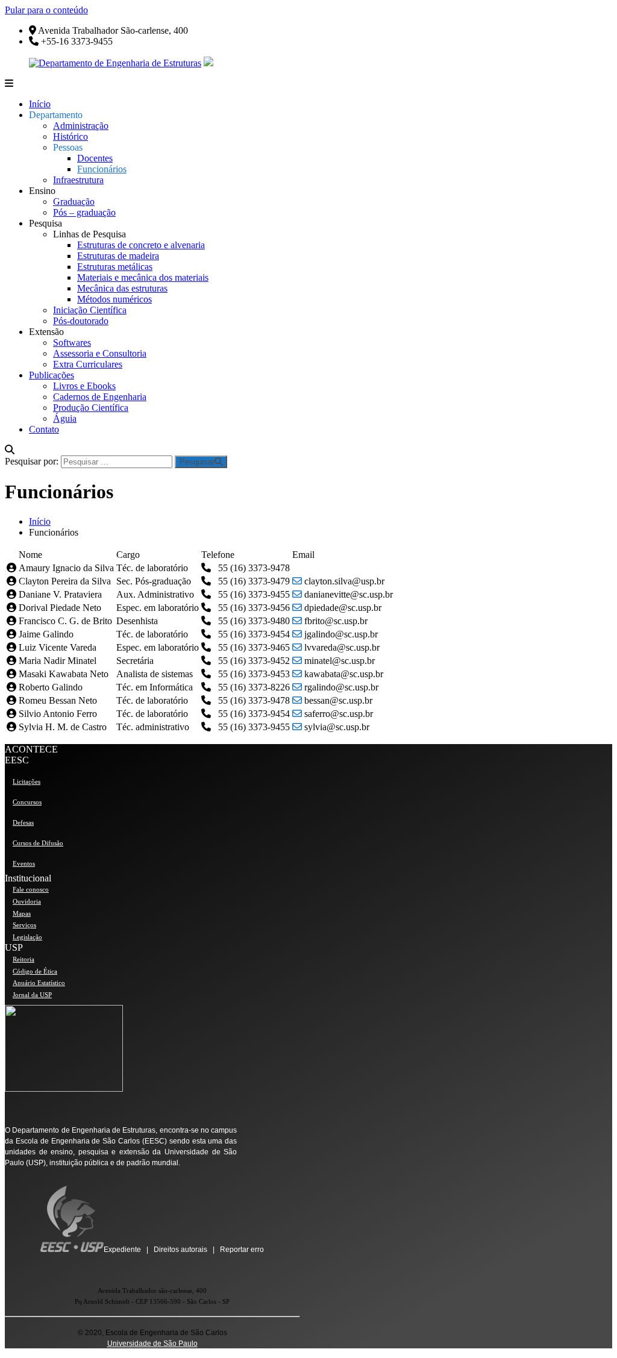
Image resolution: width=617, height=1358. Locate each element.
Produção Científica (90, 407)
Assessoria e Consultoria (99, 353)
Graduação (74, 201)
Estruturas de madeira (118, 256)
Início (40, 104)
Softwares (72, 342)
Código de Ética (35, 971)
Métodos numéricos (114, 299)
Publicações (51, 375)
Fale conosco (31, 889)
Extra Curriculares (87, 364)
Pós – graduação (84, 212)
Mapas (22, 913)
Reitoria (23, 959)
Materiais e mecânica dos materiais (142, 277)
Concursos (27, 802)
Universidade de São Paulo (152, 1343)
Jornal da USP (32, 994)
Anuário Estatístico (39, 982)
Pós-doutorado (80, 321)
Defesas (23, 822)
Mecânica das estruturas (122, 288)
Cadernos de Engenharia (99, 397)
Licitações (26, 781)
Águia (65, 418)
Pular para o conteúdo (46, 10)
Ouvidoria (27, 901)
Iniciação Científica (90, 310)
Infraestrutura (78, 180)
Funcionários (102, 169)
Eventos (24, 863)
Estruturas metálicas (114, 266)
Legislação (27, 936)
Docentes (95, 158)
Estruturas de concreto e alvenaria (141, 245)
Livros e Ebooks (84, 386)
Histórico (70, 136)
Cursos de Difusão (38, 842)
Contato (44, 429)
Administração (80, 125)
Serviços (24, 924)
